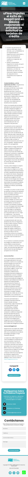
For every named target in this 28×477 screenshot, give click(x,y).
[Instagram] (14, 472)
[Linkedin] (17, 472)
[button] (24, 3)
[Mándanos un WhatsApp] (4, 408)
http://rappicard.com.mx (11, 359)
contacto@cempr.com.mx (14, 412)
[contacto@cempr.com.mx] (4, 412)
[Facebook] (10, 472)
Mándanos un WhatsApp (13, 408)
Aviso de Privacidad (14, 468)
